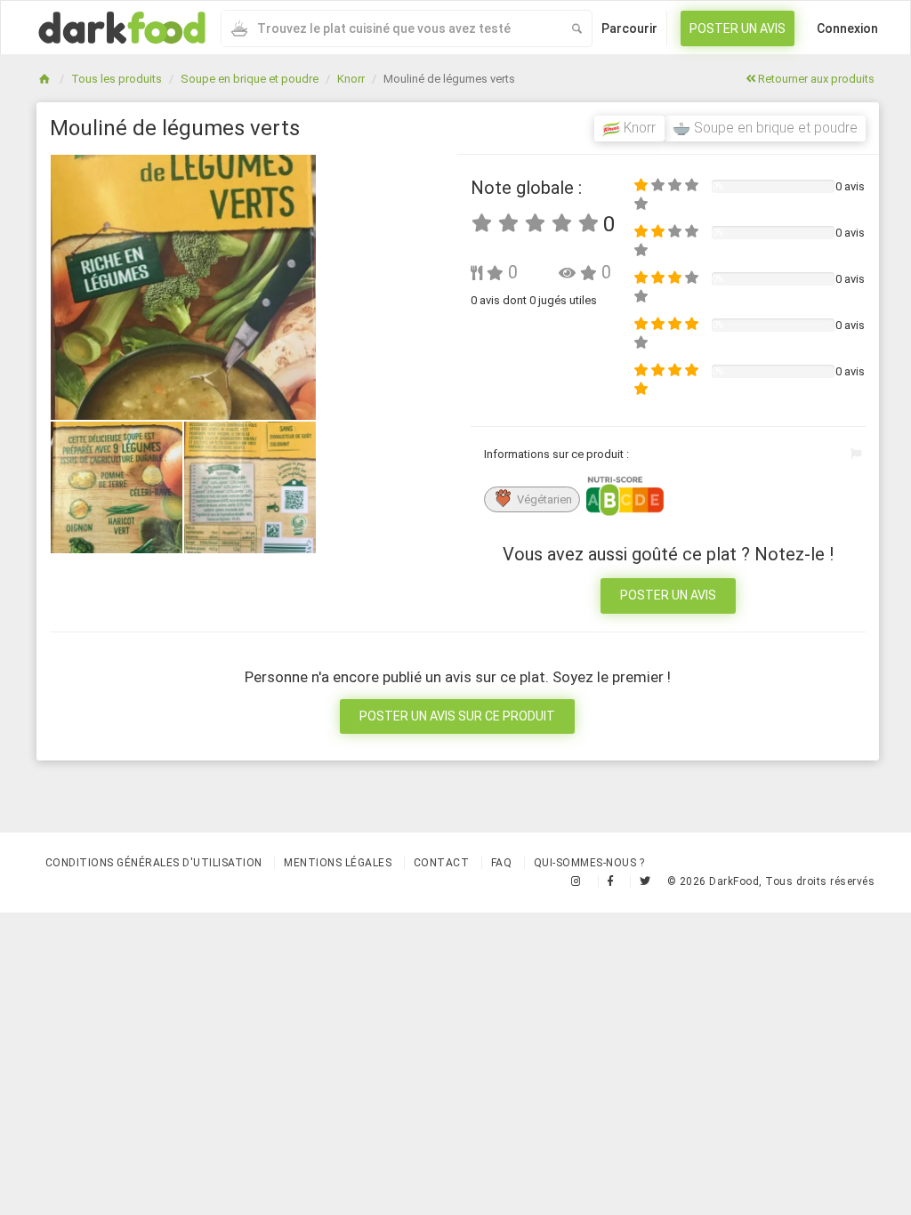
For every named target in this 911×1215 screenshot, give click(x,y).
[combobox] (391, 28)
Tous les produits (116, 78)
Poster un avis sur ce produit (457, 716)
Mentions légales (337, 863)
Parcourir (629, 28)
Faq (501, 863)
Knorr (351, 78)
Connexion (847, 28)
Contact (442, 863)
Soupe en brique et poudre (249, 78)
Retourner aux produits (815, 78)
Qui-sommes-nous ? (589, 863)
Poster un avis (737, 28)
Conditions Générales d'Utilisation (153, 863)
